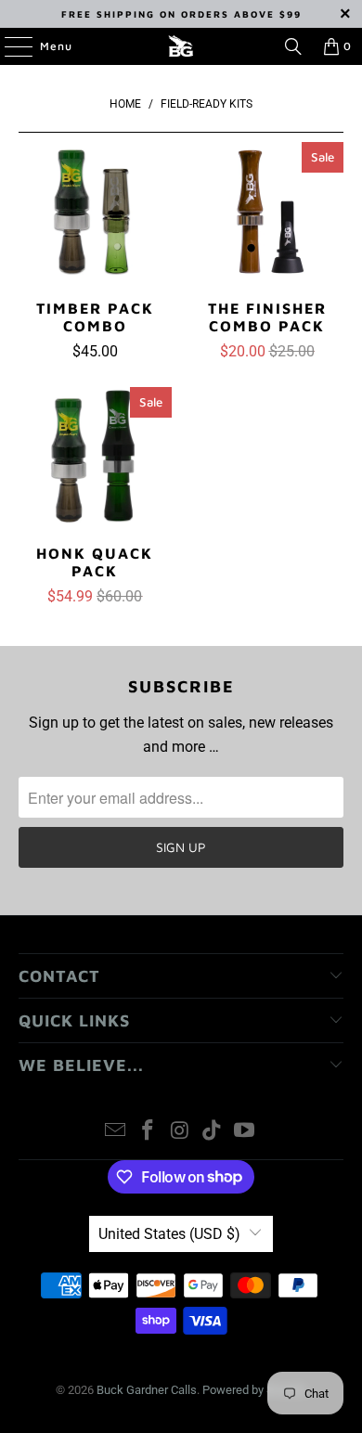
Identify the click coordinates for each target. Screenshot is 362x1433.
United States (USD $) (169, 1234)
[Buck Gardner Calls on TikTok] (212, 1132)
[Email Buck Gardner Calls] (116, 1132)
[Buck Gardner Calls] (181, 46)
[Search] (293, 46)
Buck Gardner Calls (147, 1390)
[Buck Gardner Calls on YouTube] (245, 1132)
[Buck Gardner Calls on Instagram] (180, 1132)
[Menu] (9, 46)
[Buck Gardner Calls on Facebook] (148, 1132)
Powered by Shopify (254, 1390)
